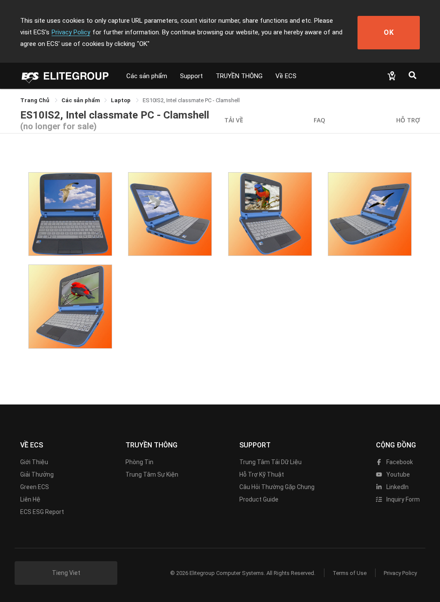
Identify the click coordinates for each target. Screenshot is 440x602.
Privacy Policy (71, 32)
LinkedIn (397, 486)
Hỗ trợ (408, 120)
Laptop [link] (121, 100)
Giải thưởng (37, 474)
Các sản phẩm (146, 76)
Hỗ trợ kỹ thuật (261, 474)
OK (389, 32)
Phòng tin (139, 462)
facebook (399, 462)
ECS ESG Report (42, 511)
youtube (397, 474)
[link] (80, 100)
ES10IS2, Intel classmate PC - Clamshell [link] (191, 100)
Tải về (233, 120)
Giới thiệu (34, 462)
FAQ (319, 120)
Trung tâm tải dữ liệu (270, 462)
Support (191, 76)
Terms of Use (350, 573)
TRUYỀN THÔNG (239, 76)
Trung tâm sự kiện (151, 474)
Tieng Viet (66, 572)
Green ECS (34, 486)
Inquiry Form (402, 499)
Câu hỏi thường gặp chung (277, 486)
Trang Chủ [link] (35, 100)
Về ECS (285, 76)
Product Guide (258, 499)
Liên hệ (30, 499)
